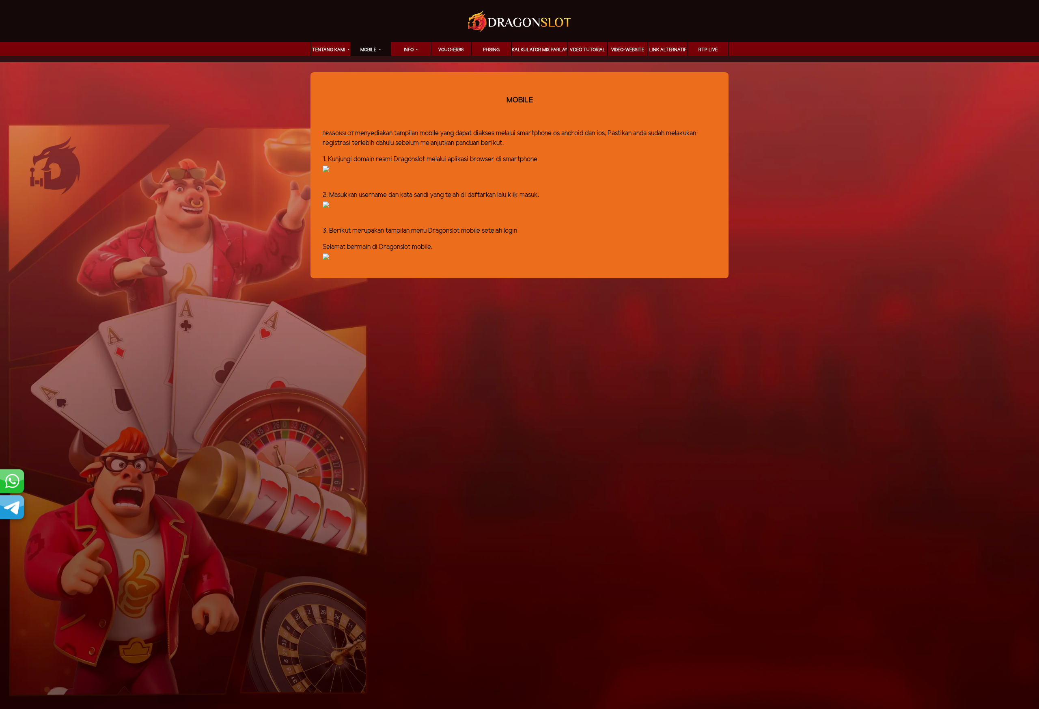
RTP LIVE (708, 50)
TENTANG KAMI (329, 50)
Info (409, 50)
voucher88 (450, 50)
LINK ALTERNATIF (667, 50)
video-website (627, 50)
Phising (491, 50)
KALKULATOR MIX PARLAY (539, 50)
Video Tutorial (588, 50)
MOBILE (368, 50)
